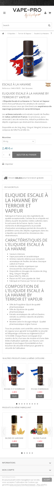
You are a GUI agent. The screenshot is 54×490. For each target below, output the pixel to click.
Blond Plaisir (39, 438)
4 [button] (24, 403)
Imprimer (9, 164)
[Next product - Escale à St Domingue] (51, 33)
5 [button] (27, 403)
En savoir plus (11, 187)
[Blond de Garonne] (14, 425)
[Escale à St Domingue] (14, 376)
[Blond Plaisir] (39, 425)
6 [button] (29, 403)
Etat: (23, 88)
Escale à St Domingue (14, 389)
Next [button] (50, 383)
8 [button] (34, 403)
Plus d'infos (42, 484)
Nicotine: (7, 137)
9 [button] (37, 403)
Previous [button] (3, 383)
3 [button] (21, 403)
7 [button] (32, 403)
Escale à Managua (40, 389)
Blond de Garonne (14, 438)
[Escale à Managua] (39, 376)
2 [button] (19, 403)
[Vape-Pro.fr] (27, 13)
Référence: (6, 88)
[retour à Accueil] (3, 33)
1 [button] (16, 403)
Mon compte (8, 470)
